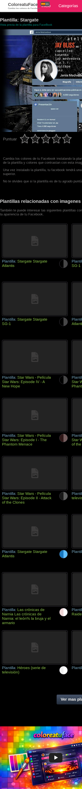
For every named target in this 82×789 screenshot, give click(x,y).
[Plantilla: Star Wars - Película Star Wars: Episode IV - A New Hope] (35, 357)
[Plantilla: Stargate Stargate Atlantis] (35, 241)
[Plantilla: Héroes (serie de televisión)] (35, 647)
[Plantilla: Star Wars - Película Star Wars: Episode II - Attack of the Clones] (35, 473)
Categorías (68, 6)
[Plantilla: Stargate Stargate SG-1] (35, 299)
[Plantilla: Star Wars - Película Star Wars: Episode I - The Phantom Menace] (35, 415)
